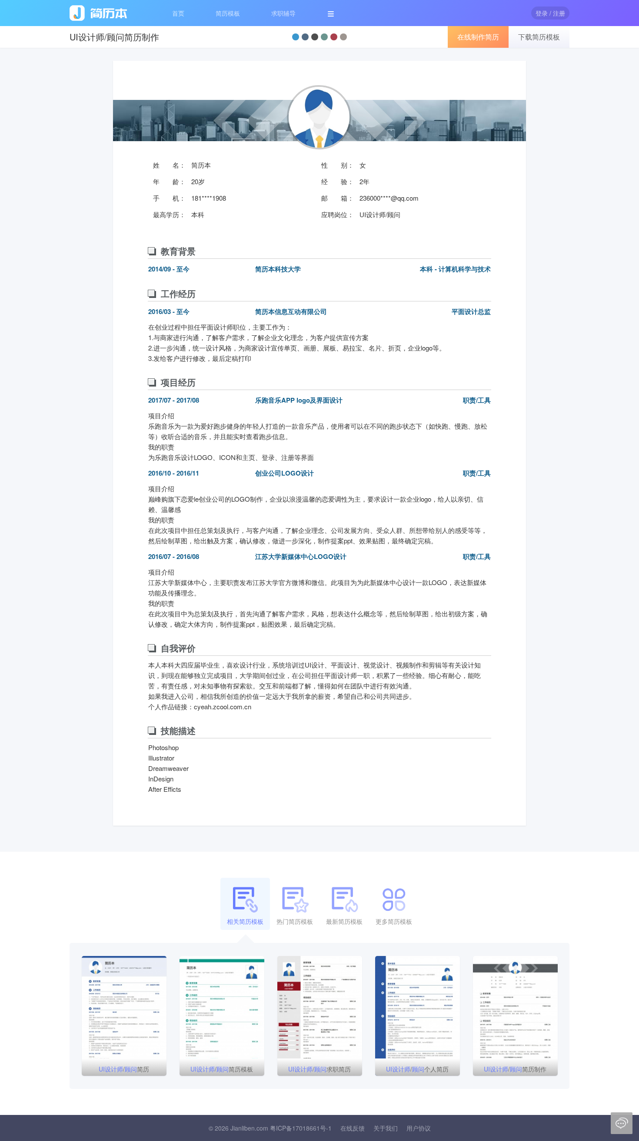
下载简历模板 (539, 37)
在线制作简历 (478, 37)
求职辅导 (283, 13)
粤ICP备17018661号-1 (301, 1128)
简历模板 (228, 13)
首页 (178, 13)
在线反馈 (352, 1128)
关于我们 (385, 1128)
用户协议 (418, 1128)
